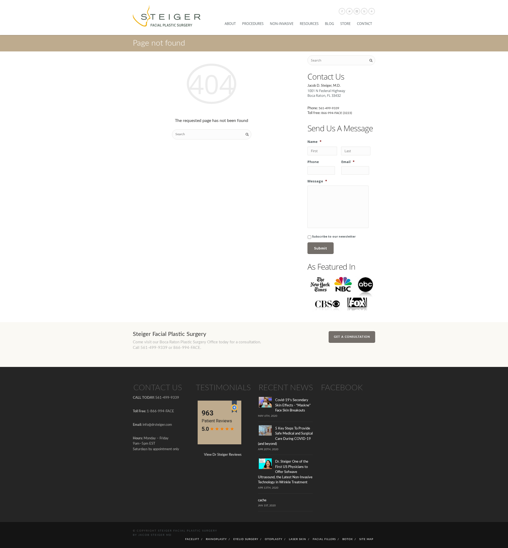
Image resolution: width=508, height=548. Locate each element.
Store (345, 23)
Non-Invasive (281, 23)
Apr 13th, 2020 (268, 487)
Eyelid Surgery (245, 539)
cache (262, 500)
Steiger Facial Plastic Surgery (187, 530)
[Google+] (372, 11)
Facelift (192, 539)
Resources (309, 23)
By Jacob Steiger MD (152, 535)
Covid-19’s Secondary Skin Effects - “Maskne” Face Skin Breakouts (293, 405)
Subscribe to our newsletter (334, 236)
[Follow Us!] (349, 11)
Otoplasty (273, 539)
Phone (313, 162)
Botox (347, 539)
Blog (329, 23)
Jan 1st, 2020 (267, 505)
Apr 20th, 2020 (268, 449)
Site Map (366, 539)
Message (317, 181)
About (230, 23)
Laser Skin (297, 539)
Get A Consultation (352, 336)
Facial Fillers (324, 539)
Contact (364, 23)
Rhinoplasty (216, 539)
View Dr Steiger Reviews (223, 455)
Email (348, 162)
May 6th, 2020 (267, 416)
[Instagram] (357, 11)
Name (314, 141)
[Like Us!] (342, 11)
